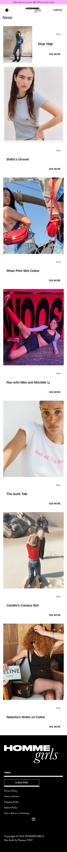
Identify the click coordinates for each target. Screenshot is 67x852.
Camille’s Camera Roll (23, 605)
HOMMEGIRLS (34, 836)
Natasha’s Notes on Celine (26, 717)
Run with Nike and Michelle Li (28, 382)
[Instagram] (33, 819)
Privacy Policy (10, 790)
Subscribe (21, 782)
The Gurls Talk (17, 494)
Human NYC (25, 840)
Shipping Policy (11, 801)
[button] (13, 10)
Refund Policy (10, 807)
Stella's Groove (18, 159)
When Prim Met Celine (23, 271)
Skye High (45, 44)
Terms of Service (11, 796)
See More (54, 54)
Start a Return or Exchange (16, 813)
